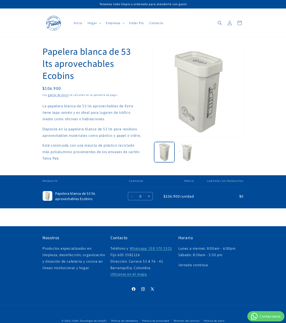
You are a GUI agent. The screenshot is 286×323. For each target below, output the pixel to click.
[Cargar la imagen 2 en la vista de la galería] (187, 152)
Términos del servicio (186, 320)
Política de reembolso (124, 320)
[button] (94, 23)
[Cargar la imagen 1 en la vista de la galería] (164, 152)
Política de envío (214, 320)
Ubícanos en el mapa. (128, 274)
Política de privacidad (155, 320)
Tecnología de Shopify (93, 320)
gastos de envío (58, 95)
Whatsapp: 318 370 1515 (151, 249)
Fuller (75, 320)
